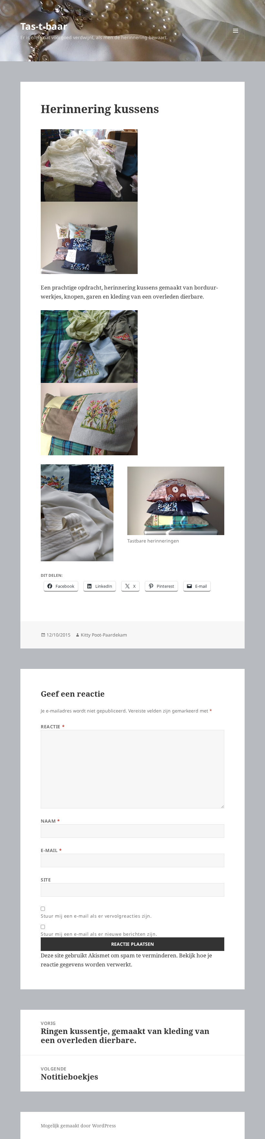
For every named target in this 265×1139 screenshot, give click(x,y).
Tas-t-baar (43, 26)
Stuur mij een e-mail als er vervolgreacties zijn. (96, 916)
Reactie (53, 726)
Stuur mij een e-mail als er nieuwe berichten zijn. (99, 934)
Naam (50, 821)
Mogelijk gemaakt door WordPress (78, 1126)
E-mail (51, 850)
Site (46, 880)
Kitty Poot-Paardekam (104, 635)
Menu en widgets (236, 39)
